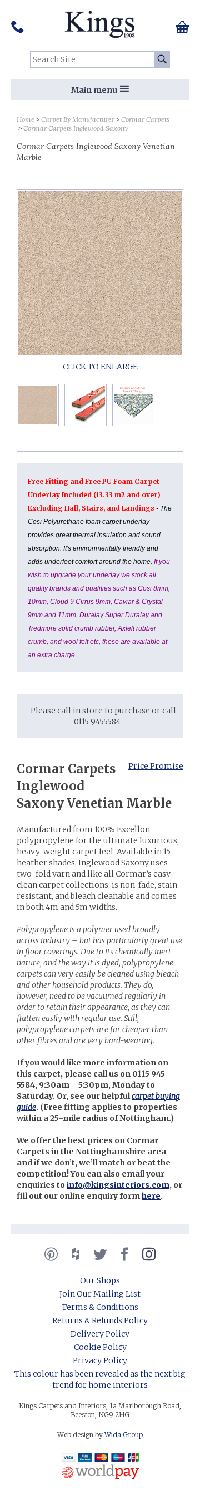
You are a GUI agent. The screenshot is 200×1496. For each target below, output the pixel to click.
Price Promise (155, 766)
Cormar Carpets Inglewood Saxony (75, 128)
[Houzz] (75, 1254)
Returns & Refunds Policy (100, 1320)
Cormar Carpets (145, 119)
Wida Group (123, 1434)
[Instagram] (149, 1254)
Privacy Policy (100, 1360)
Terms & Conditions (100, 1307)
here (151, 1196)
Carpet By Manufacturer (77, 119)
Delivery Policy (100, 1334)
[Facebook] (124, 1254)
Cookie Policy (100, 1347)
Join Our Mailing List (100, 1294)
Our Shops (100, 1280)
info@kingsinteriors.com (118, 1185)
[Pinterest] (51, 1254)
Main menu (94, 90)
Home (25, 119)
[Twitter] (100, 1254)
